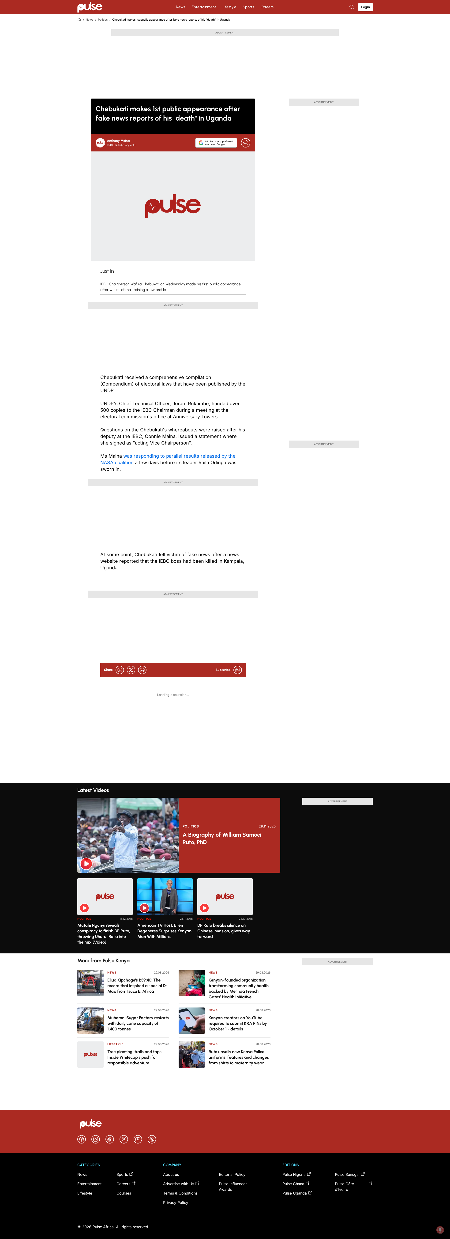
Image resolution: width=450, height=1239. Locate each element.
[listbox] (225, 913)
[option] (105, 914)
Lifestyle (229, 7)
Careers (267, 7)
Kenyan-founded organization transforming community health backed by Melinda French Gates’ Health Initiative (239, 989)
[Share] (245, 142)
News (180, 7)
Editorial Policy (232, 1174)
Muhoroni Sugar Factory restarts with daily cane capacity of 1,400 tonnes (138, 1023)
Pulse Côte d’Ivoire (344, 1186)
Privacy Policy (175, 1202)
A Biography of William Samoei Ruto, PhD (222, 838)
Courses (123, 1193)
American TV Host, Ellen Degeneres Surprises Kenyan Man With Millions (164, 931)
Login (365, 7)
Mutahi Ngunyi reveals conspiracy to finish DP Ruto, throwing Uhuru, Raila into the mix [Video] (103, 934)
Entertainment (204, 7)
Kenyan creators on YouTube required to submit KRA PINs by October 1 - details (238, 1023)
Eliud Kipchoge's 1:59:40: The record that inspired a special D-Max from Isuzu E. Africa (137, 986)
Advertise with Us (178, 1183)
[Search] (352, 7)
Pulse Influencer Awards (233, 1186)
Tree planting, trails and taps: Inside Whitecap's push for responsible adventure (134, 1057)
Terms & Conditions (180, 1193)
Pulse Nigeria (294, 1174)
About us (171, 1174)
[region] (225, 913)
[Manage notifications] (440, 1230)
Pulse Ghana (293, 1183)
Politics (103, 19)
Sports (248, 7)
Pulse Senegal (347, 1174)
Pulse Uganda (294, 1193)
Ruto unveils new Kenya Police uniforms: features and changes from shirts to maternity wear (239, 1057)
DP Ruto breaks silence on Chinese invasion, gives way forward (223, 931)
